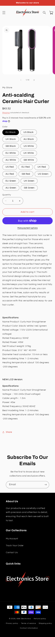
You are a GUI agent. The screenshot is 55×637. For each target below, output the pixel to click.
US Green (43, 174)
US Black (28, 132)
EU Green (11, 181)
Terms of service (28, 623)
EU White (11, 153)
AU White (11, 160)
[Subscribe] (45, 484)
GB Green (29, 188)
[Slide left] (21, 80)
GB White (29, 160)
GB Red (26, 174)
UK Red (42, 167)
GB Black (11, 146)
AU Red (10, 174)
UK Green (29, 181)
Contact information (29, 628)
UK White (28, 153)
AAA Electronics (24, 618)
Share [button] (9, 432)
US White (29, 146)
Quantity (6, 195)
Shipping (6, 112)
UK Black (11, 139)
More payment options (27, 228)
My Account (12, 539)
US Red (10, 167)
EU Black (11, 132)
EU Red (26, 167)
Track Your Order (15, 545)
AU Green (11, 188)
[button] (3, 12)
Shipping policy (45, 623)
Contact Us (12, 552)
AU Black (29, 139)
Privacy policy (12, 623)
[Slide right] (34, 80)
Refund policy (40, 618)
